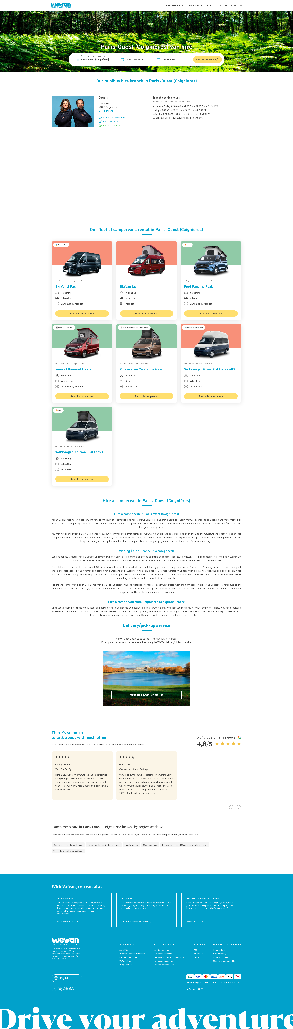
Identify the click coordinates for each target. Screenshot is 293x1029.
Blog (209, 5)
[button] (232, 808)
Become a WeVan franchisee (132, 953)
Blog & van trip (126, 964)
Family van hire (131, 845)
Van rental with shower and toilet (68, 851)
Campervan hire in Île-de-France (68, 845)
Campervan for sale (128, 957)
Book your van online (163, 961)
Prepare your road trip (164, 964)
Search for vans (205, 59)
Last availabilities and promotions (169, 957)
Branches (193, 5)
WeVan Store (125, 961)
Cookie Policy (219, 953)
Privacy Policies (220, 957)
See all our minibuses (229, 5)
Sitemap (196, 957)
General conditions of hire (225, 961)
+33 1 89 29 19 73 (112, 121)
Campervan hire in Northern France (104, 845)
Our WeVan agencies (163, 953)
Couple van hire (150, 845)
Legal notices (219, 950)
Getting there (106, 110)
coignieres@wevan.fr (114, 117)
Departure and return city (93, 56)
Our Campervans (161, 950)
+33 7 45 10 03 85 (112, 125)
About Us (123, 950)
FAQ (195, 950)
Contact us (198, 953)
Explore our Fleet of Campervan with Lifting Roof (184, 845)
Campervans (173, 5)
